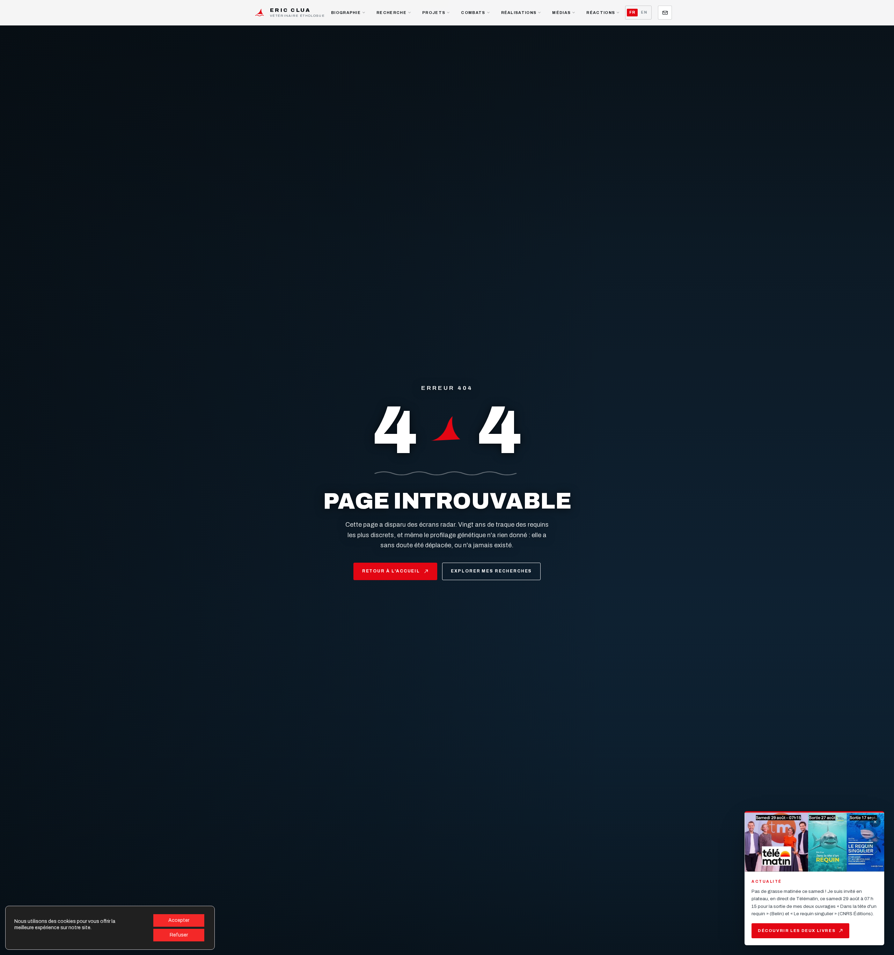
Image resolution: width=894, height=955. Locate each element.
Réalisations (519, 12)
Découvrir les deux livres (796, 930)
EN (644, 12)
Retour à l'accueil (391, 571)
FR (632, 12)
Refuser (179, 935)
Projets (433, 12)
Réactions (600, 12)
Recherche (391, 12)
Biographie (346, 12)
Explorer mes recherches (491, 571)
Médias (561, 12)
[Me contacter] (665, 13)
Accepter (178, 920)
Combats (473, 12)
